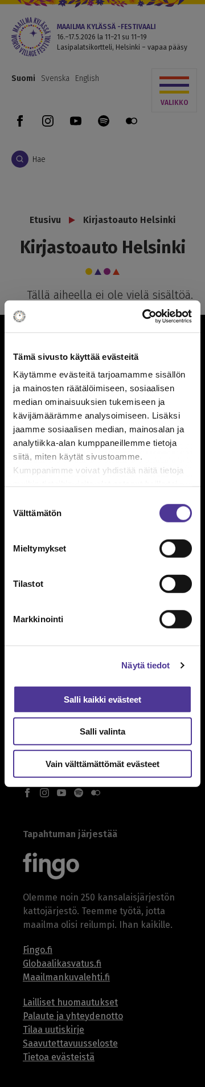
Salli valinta (102, 731)
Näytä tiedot (145, 665)
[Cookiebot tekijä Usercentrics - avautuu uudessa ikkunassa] (144, 316)
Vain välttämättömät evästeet (102, 763)
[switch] (175, 548)
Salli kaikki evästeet (102, 699)
